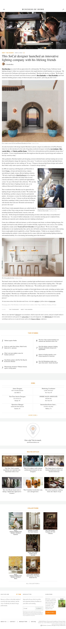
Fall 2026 (33, 555)
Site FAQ (33, 621)
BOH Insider (48, 317)
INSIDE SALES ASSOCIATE (48, 396)
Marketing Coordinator (48, 388)
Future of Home (35, 319)
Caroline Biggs (10, 64)
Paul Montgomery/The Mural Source (16, 532)
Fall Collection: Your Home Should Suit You (33, 576)
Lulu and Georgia (33, 574)
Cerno (8, 171)
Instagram (52, 301)
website (37, 301)
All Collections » (33, 583)
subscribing (25, 317)
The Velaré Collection (33, 532)
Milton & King (50, 530)
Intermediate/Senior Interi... (48, 404)
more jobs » (33, 415)
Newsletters (23, 621)
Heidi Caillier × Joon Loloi (33, 553)
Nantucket (15, 534)
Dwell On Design (21, 175)
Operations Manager (17, 404)
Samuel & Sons (33, 530)
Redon (15, 578)
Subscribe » (50, 612)
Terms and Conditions (52, 621)
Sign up (17, 315)
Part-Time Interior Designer (17, 396)
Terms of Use (33, 612)
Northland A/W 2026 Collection (50, 532)
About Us (3, 621)
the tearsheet (14, 309)
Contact (12, 621)
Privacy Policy (34, 613)
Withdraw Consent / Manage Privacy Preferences (53, 625)
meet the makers (8, 52)
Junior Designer (17, 388)
